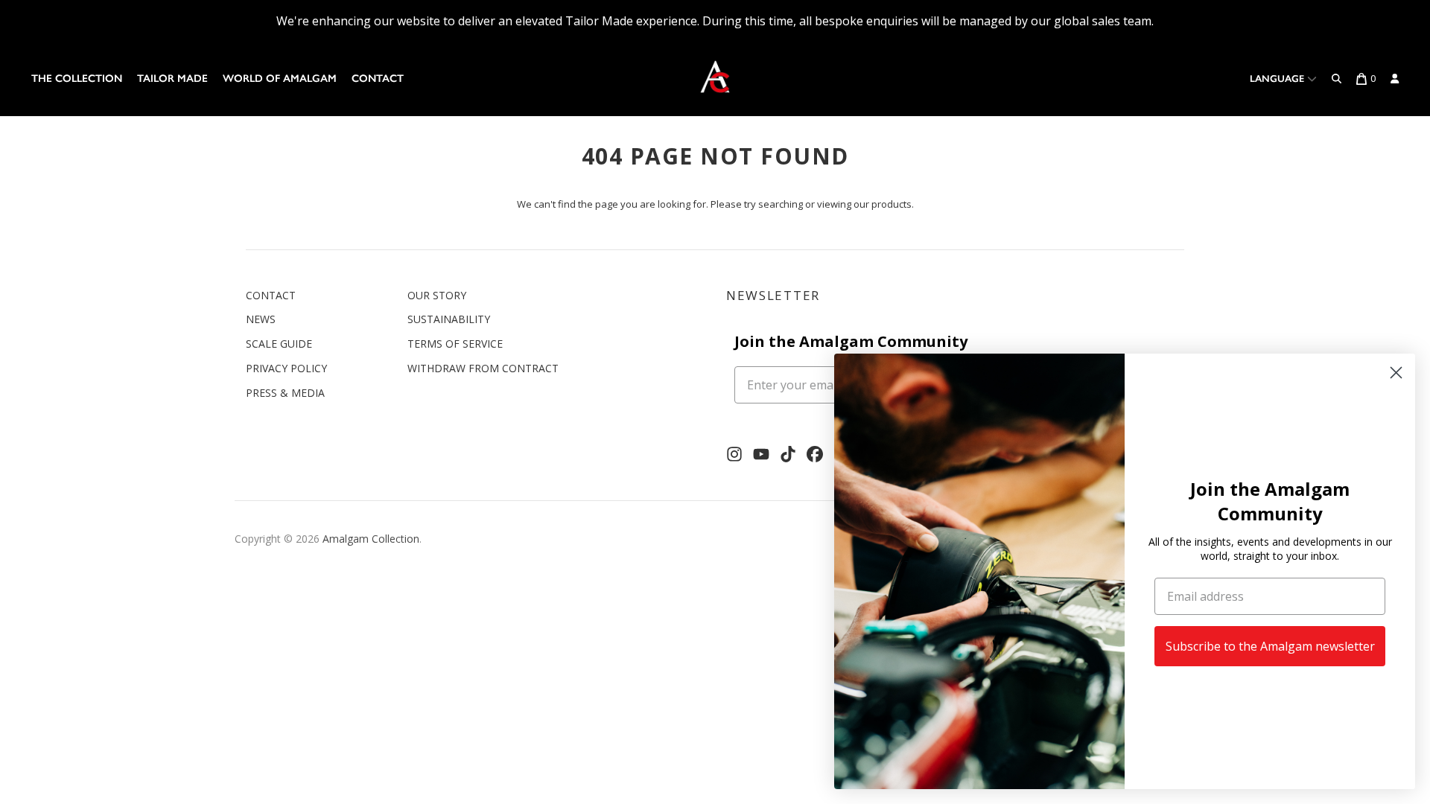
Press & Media (285, 393)
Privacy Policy (286, 368)
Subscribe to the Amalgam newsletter (1270, 646)
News (261, 319)
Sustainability (448, 319)
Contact (378, 78)
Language (1278, 78)
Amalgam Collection (370, 539)
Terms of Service (455, 343)
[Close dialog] (1396, 373)
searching (780, 204)
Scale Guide (279, 343)
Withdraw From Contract (483, 368)
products (891, 204)
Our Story (436, 295)
